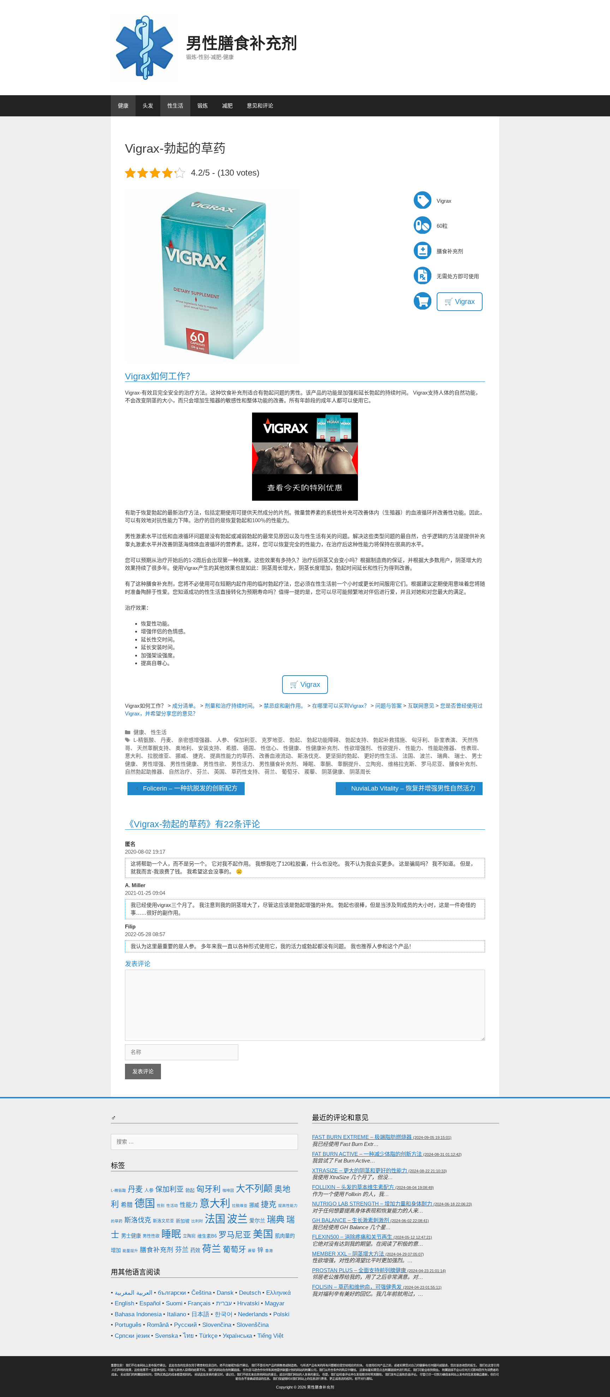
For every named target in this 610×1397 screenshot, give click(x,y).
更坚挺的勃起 (341, 756)
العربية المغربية (133, 1292)
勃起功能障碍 (323, 740)
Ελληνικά (278, 1292)
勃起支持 (355, 740)
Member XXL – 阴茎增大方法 (348, 1254)
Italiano (176, 1314)
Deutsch (250, 1292)
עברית (224, 1303)
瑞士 (459, 756)
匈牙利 (419, 740)
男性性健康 (183, 764)
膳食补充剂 (462, 764)
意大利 (133, 756)
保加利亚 (244, 740)
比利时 (197, 1221)
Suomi (174, 1303)
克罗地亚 (272, 740)
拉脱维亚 (158, 756)
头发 (148, 106)
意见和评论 (260, 106)
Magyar (275, 1303)
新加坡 (183, 1221)
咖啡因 (228, 1190)
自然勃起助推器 (143, 772)
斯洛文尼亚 (163, 1221)
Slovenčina (216, 1325)
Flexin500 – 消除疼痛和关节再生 (352, 1237)
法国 (407, 756)
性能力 (413, 748)
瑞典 (442, 756)
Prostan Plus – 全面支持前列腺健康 (359, 1270)
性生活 (175, 106)
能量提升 (130, 1251)
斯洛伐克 (308, 756)
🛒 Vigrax (459, 301)
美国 (263, 1234)
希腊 (231, 748)
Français (199, 1303)
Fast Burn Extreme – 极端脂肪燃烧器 (362, 1137)
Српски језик (132, 1335)
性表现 (469, 748)
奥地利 (183, 748)
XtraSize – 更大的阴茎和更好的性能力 (359, 1170)
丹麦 (166, 740)
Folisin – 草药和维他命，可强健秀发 (357, 1287)
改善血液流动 (275, 756)
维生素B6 (207, 1236)
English (124, 1303)
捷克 (198, 756)
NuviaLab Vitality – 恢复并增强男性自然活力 (413, 788)
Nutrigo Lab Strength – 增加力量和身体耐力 (372, 1204)
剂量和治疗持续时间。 (231, 706)
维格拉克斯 (401, 764)
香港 (269, 1251)
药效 (195, 1250)
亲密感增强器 (194, 740)
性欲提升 (388, 748)
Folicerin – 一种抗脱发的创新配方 (190, 788)
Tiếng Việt (270, 1335)
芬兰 (202, 772)
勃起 (294, 740)
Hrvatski (248, 1303)
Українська (237, 1335)
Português (128, 1325)
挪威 (180, 756)
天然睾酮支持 (153, 748)
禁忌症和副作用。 (285, 706)
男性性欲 (214, 764)
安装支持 (208, 748)
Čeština (201, 1292)
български (172, 1292)
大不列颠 (254, 1188)
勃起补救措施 (389, 740)
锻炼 (202, 106)
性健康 (291, 748)
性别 (161, 1205)
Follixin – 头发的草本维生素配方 (353, 1187)
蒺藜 (309, 772)
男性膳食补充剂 (241, 44)
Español (150, 1303)
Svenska (166, 1335)
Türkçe (208, 1335)
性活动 (172, 1205)
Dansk (225, 1292)
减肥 (227, 106)
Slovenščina (253, 1325)
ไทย (188, 1335)
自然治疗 (179, 772)
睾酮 (325, 764)
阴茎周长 (360, 772)
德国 (248, 748)
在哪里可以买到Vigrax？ (340, 706)
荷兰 (269, 772)
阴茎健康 (332, 772)
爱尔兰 (257, 1221)
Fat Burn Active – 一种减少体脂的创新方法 (367, 1154)
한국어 (224, 1314)
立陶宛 (373, 764)
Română (158, 1325)
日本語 (200, 1314)
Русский (185, 1325)
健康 (123, 106)
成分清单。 (185, 706)
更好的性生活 (380, 756)
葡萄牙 (290, 772)
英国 (219, 772)
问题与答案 (388, 706)
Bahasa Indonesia (138, 1314)
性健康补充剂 (321, 748)
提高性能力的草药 (231, 756)
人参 (221, 740)
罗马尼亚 (431, 764)
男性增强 (152, 764)
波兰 (425, 756)
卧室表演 (444, 740)
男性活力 (241, 764)
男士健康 (131, 1236)
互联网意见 (421, 706)
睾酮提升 (348, 764)
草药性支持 (244, 772)
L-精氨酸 (143, 740)
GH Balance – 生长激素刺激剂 (350, 1220)
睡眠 (308, 764)
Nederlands (253, 1314)
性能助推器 (441, 748)
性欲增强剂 (357, 748)
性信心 (268, 748)
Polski (281, 1314)
